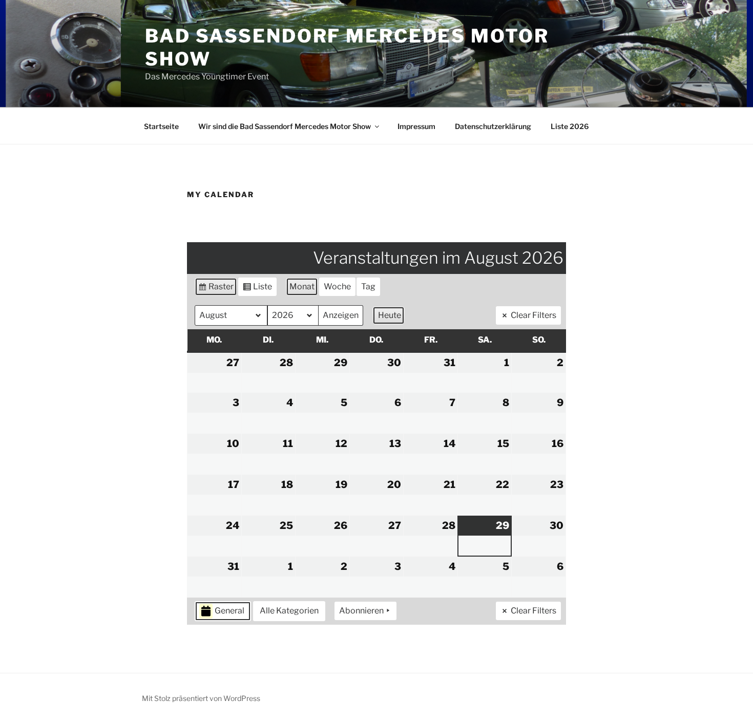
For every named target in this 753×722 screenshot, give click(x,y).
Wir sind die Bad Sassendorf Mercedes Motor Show (284, 126)
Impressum (416, 126)
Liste (257, 289)
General (229, 610)
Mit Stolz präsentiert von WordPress (201, 698)
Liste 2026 (570, 126)
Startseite (161, 126)
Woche (337, 286)
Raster (216, 289)
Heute (389, 315)
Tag (368, 286)
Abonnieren (361, 610)
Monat (302, 286)
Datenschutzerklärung (493, 126)
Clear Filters (533, 315)
